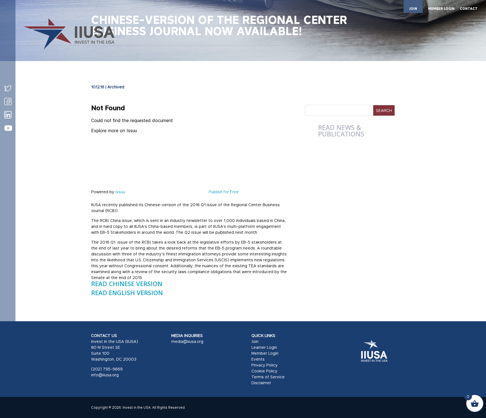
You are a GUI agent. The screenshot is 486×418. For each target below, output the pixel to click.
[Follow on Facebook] (8, 101)
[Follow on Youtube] (8, 128)
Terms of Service (268, 376)
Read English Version (127, 292)
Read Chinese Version (126, 283)
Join (254, 341)
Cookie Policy (264, 370)
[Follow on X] (8, 88)
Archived (115, 86)
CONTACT (469, 9)
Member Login (264, 353)
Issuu (120, 191)
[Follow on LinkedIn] (8, 114)
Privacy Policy (264, 365)
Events (258, 359)
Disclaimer (261, 382)
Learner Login (264, 347)
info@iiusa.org (105, 374)
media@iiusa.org (187, 341)
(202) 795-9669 (107, 369)
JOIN (413, 8)
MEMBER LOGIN (441, 9)
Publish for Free (224, 191)
